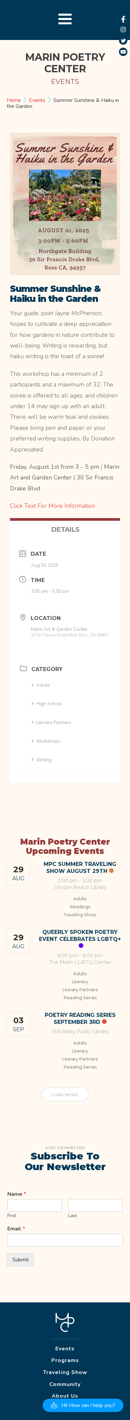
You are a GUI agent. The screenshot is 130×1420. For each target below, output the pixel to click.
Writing (43, 760)
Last (72, 1216)
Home (14, 100)
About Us (65, 1396)
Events (37, 100)
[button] (83, 1405)
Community (65, 1384)
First (11, 1216)
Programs (65, 1360)
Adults (43, 685)
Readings (80, 906)
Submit (20, 1259)
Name (16, 1194)
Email (16, 1228)
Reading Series (80, 997)
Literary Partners (53, 722)
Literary (80, 981)
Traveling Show (80, 914)
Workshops (48, 741)
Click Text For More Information (53, 506)
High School (49, 704)
